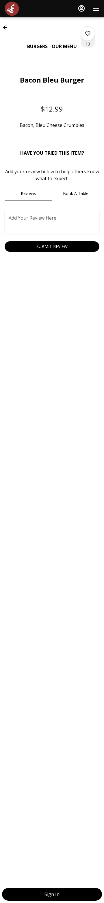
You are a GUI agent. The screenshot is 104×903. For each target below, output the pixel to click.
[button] (7, 27)
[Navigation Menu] (96, 9)
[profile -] (81, 8)
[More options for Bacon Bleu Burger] (88, 34)
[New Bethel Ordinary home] (31, 8)
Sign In (52, 894)
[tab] (28, 193)
